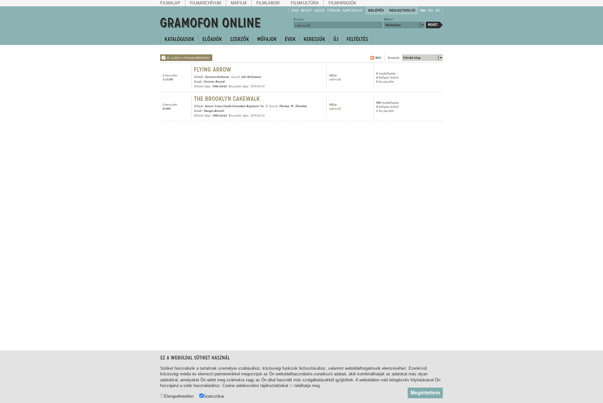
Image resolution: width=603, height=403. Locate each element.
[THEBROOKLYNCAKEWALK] (227, 98)
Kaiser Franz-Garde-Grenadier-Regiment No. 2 (236, 106)
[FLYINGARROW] (213, 69)
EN (430, 10)
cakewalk (335, 79)
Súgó (319, 10)
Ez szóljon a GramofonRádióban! (188, 57)
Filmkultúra (305, 3)
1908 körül (219, 115)
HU (423, 10)
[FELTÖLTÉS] (357, 39)
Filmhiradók (342, 3)
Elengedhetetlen (178, 396)
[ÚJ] (335, 39)
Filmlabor (268, 3)
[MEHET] (434, 25)
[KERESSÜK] (314, 39)
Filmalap (170, 3)
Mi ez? (306, 10)
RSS (294, 10)
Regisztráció (402, 10)
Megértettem (425, 392)
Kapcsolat (353, 10)
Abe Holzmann (251, 77)
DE (437, 10)
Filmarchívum (205, 3)
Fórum (333, 10)
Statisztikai (214, 396)
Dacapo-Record (214, 110)
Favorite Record (214, 81)
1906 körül (219, 86)
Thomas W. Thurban (293, 106)
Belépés (376, 10)
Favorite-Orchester (217, 77)
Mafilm (239, 3)
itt (291, 385)
